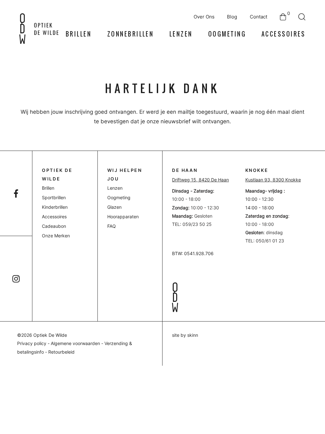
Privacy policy (31, 343)
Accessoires (284, 34)
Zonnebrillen (130, 34)
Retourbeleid (61, 352)
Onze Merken (56, 235)
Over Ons (204, 17)
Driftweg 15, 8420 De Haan (200, 179)
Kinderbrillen (55, 207)
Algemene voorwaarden (75, 343)
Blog (232, 17)
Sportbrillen (54, 197)
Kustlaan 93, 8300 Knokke (273, 179)
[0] (283, 16)
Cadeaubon (54, 226)
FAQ (111, 226)
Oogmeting (227, 34)
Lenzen (181, 34)
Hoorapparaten (123, 216)
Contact (258, 17)
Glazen (114, 207)
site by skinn (185, 335)
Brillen (78, 34)
